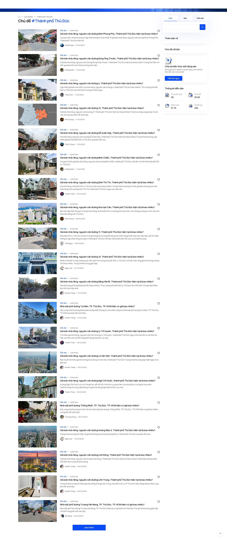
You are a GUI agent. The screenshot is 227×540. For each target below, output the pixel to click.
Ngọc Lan (68, 268)
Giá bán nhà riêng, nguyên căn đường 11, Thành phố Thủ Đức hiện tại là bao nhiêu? (102, 232)
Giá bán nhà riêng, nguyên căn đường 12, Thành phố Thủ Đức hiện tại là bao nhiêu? (102, 108)
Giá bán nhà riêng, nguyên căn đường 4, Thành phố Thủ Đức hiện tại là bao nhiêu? (101, 83)
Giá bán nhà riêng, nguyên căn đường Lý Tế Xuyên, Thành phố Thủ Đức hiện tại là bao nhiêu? (107, 331)
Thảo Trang (69, 144)
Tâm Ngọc (69, 243)
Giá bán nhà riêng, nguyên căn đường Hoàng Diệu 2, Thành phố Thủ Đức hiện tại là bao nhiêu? (107, 430)
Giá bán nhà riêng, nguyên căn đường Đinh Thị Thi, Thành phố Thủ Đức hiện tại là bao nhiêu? (107, 182)
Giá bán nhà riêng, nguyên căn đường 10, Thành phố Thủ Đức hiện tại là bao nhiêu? (102, 256)
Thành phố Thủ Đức (45, 17)
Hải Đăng (68, 516)
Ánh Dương (69, 119)
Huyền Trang (70, 293)
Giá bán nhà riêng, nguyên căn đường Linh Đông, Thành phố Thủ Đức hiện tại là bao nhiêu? (106, 454)
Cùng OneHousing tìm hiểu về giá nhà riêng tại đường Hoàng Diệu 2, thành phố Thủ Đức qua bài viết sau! (105, 434)
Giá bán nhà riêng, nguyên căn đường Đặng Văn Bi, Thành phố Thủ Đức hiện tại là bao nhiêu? (106, 281)
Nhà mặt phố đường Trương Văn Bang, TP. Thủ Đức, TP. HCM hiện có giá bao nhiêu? (102, 504)
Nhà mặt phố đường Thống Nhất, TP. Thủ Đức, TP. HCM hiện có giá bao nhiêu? (99, 405)
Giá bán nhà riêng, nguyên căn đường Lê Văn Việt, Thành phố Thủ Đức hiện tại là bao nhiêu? (106, 355)
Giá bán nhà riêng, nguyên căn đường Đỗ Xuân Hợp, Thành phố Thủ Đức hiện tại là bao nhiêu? (107, 132)
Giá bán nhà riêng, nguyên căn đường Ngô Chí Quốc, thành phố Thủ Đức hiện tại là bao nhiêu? (107, 380)
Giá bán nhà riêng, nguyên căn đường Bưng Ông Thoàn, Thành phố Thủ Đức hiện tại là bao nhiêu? (109, 58)
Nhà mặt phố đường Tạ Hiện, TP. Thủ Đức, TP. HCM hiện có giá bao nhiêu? (97, 306)
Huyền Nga (69, 45)
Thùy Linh (69, 95)
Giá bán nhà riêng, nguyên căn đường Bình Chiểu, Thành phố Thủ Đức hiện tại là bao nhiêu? (106, 157)
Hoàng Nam (69, 70)
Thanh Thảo (70, 194)
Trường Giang (70, 417)
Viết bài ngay (173, 78)
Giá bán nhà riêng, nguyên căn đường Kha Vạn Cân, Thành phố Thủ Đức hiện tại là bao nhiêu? (107, 207)
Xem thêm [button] (89, 527)
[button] (158, 30)
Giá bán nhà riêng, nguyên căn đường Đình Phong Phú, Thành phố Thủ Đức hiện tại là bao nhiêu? (109, 33)
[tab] (170, 18)
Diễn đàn (63, 30)
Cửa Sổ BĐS (28, 17)
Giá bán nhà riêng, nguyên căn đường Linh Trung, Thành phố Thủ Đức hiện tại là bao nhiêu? (106, 479)
